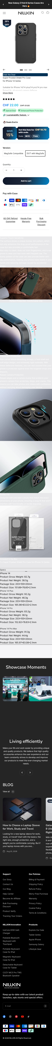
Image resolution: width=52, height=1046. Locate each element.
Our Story (7, 879)
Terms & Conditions (37, 913)
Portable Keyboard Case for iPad (11, 950)
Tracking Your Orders (12, 916)
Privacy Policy (35, 903)
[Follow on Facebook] (4, 1017)
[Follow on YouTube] (22, 1017)
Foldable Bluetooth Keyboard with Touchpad (11, 941)
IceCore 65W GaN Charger (11, 931)
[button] (9, 99)
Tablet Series (35, 935)
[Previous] (3, 4)
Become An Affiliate (11, 898)
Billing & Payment (37, 879)
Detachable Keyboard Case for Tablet (12, 966)
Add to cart (26, 181)
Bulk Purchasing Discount (10, 905)
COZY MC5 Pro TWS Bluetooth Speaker (12, 974)
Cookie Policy (35, 908)
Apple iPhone (35, 939)
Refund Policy (35, 889)
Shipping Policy (36, 884)
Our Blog (7, 889)
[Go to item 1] (21, 69)
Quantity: (7, 164)
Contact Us (8, 884)
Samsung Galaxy (36, 944)
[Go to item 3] (30, 69)
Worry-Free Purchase (38, 894)
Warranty (33, 898)
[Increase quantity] (21, 170)
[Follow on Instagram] (10, 1017)
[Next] (48, 4)
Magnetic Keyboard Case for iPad (12, 958)
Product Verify (9, 911)
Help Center (8, 894)
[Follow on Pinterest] (16, 1017)
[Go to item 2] (25, 69)
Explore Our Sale (36, 930)
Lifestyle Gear (35, 949)
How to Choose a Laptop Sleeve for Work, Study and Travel (21, 827)
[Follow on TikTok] (28, 1017)
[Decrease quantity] (6, 170)
